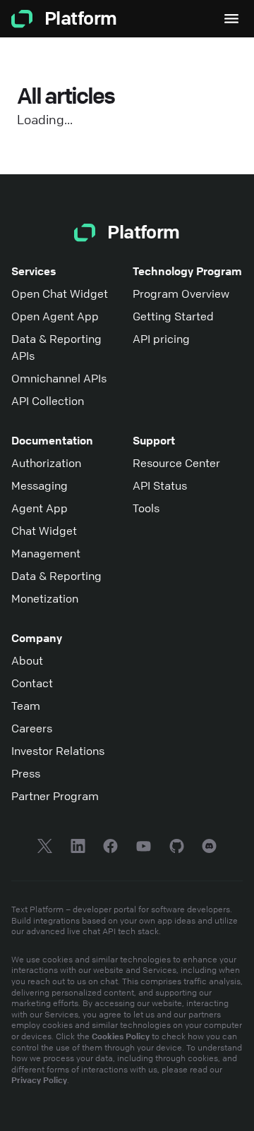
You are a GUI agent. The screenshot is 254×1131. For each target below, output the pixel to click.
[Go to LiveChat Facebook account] (110, 848)
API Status (160, 485)
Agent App (39, 508)
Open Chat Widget (59, 293)
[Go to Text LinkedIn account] (78, 848)
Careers (31, 728)
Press (25, 773)
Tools (146, 508)
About (27, 660)
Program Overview (181, 293)
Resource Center (176, 463)
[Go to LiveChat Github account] (176, 848)
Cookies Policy (121, 1035)
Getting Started (173, 316)
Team (25, 705)
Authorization (46, 463)
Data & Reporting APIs (56, 347)
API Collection (47, 401)
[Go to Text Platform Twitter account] (44, 848)
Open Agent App (55, 316)
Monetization (44, 598)
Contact (32, 683)
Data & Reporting (56, 576)
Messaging (39, 485)
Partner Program (55, 796)
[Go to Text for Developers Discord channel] (209, 848)
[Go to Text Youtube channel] (143, 848)
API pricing (161, 339)
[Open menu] (231, 18)
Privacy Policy (39, 1079)
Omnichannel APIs (59, 378)
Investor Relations (57, 751)
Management (45, 553)
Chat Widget (44, 531)
